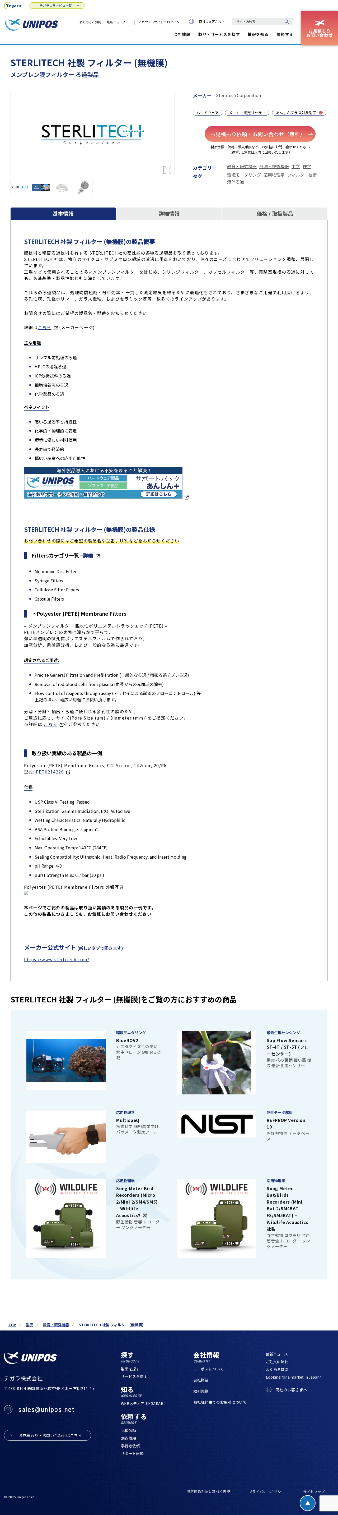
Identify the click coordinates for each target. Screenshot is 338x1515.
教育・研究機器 (242, 166)
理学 (307, 166)
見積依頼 (128, 1430)
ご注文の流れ (277, 1361)
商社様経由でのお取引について (220, 1402)
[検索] (286, 21)
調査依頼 (128, 1438)
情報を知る (258, 34)
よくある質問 (277, 1369)
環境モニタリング (244, 175)
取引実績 (201, 1391)
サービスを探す (134, 1376)
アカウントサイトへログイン (159, 22)
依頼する (284, 34)
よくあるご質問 (90, 22)
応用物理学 (274, 175)
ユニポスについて (208, 1369)
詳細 (88, 555)
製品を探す (130, 1369)
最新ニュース (116, 22)
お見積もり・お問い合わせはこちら (50, 1435)
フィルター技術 (302, 175)
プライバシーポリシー (267, 1491)
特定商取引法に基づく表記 (208, 1491)
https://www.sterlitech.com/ (57, 959)
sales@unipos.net (46, 1409)
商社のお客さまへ (211, 21)
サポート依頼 (132, 1453)
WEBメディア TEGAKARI (143, 1403)
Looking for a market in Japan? (293, 1377)
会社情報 (182, 34)
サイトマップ (314, 1491)
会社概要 (201, 1380)
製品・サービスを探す (219, 34)
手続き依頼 (130, 1446)
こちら (44, 327)
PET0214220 (50, 771)
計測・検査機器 (274, 166)
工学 (296, 166)
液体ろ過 (235, 181)
